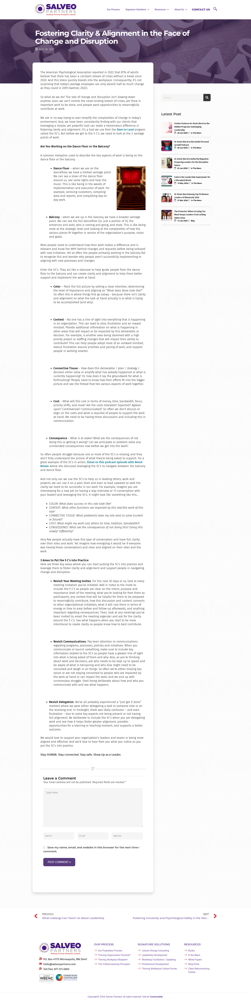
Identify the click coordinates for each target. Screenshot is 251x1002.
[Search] (207, 97)
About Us (179, 9)
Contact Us (201, 9)
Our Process (113, 9)
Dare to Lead (125, 129)
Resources (160, 9)
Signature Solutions (136, 9)
